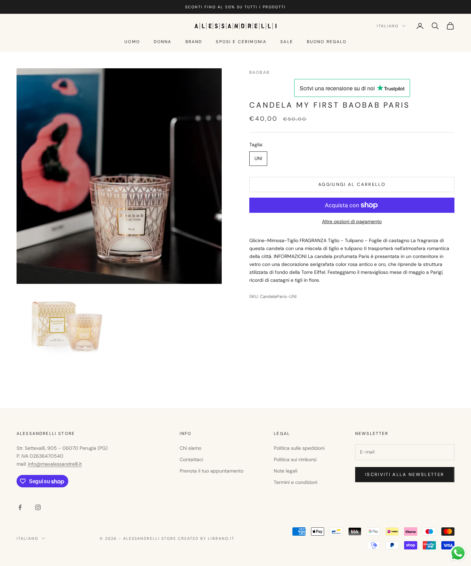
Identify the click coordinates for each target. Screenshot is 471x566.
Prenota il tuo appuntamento (211, 471)
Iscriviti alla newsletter (404, 474)
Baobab (259, 72)
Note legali (285, 471)
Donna (163, 41)
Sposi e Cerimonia (241, 41)
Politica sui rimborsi (295, 459)
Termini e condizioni (295, 482)
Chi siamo (190, 448)
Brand (194, 41)
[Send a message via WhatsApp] (458, 553)
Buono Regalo (327, 41)
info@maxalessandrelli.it (55, 464)
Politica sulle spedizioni (299, 448)
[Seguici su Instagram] (37, 507)
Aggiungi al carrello (351, 184)
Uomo (132, 41)
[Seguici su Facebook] (20, 507)
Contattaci (191, 459)
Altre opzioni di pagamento (352, 221)
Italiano (388, 25)
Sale (286, 41)
